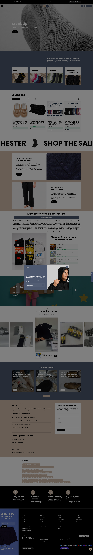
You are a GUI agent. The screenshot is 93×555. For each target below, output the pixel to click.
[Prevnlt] (43, 285)
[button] (92, 277)
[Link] (27, 267)
